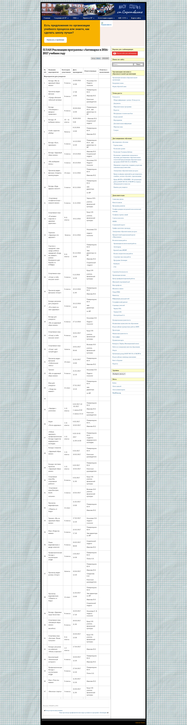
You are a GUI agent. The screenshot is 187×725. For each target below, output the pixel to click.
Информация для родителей (120, 298)
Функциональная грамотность (121, 320)
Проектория (116, 330)
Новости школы (117, 202)
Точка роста (116, 97)
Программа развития (118, 206)
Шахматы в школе (117, 288)
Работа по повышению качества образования (126, 347)
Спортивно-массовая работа (122, 257)
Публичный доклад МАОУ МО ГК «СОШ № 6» (126, 353)
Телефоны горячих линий (120, 215)
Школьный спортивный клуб (121, 282)
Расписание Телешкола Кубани (123, 152)
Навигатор (115, 295)
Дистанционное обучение (120, 142)
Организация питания (119, 275)
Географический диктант (120, 302)
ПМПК (114, 221)
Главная (47, 18)
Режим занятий (118, 117)
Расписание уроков (119, 148)
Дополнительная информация (122, 123)
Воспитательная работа (119, 240)
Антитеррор (117, 247)
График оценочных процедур (121, 228)
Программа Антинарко (120, 260)
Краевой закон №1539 (120, 250)
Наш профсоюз (117, 285)
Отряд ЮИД (116, 292)
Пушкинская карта (118, 340)
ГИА (75, 18)
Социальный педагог (118, 225)
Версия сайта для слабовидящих (126, 53)
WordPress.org (116, 393)
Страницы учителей (118, 305)
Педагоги (116, 110)
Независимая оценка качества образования (125, 323)
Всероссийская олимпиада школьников (124, 357)
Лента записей (116, 386)
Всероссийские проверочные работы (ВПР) (125, 327)
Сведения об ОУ (60, 18)
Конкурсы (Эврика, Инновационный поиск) (125, 343)
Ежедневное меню (118, 83)
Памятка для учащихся (120, 187)
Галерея (116, 130)
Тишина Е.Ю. (118, 312)
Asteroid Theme (140, 722)
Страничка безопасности (120, 272)
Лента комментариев (118, 389)
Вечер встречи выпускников (53, 710)
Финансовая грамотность (120, 333)
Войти (114, 383)
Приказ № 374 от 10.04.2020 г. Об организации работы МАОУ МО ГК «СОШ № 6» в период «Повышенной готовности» (127, 182)
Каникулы (117, 263)
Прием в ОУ (88, 18)
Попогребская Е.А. (119, 315)
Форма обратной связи (119, 86)
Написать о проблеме (55, 40)
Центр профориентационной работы (123, 278)
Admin (98, 58)
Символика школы (117, 199)
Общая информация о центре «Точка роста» (127, 100)
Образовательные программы (122, 107)
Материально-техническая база (123, 113)
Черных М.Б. (117, 308)
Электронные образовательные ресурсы (126, 170)
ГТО (115, 267)
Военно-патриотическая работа (123, 253)
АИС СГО (122, 18)
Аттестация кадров (105, 18)
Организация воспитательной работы (125, 243)
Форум (114, 350)
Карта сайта (136, 18)
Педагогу (115, 364)
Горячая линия (118, 145)
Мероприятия (118, 120)
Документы (117, 103)
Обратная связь (118, 127)
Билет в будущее (117, 360)
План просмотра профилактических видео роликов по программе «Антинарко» (83, 712)
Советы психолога (118, 218)
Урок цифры (116, 337)
